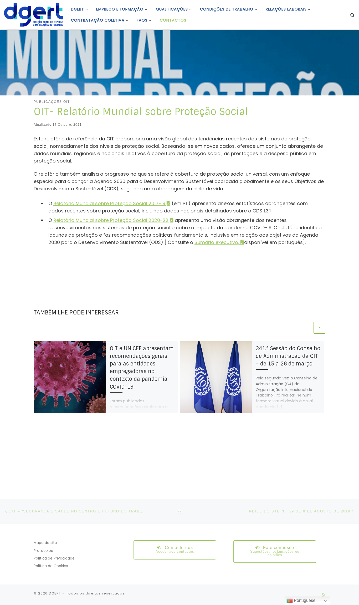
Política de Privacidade (54, 558)
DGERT (55, 593)
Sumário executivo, (217, 242)
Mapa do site (45, 542)
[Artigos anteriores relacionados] (306, 328)
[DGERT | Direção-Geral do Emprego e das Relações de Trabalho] (33, 14)
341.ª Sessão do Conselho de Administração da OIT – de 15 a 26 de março (288, 356)
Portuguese (304, 600)
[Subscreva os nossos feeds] (323, 595)
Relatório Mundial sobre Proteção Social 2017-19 (109, 203)
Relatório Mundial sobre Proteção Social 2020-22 (110, 220)
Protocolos (43, 550)
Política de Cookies (51, 565)
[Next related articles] (319, 328)
